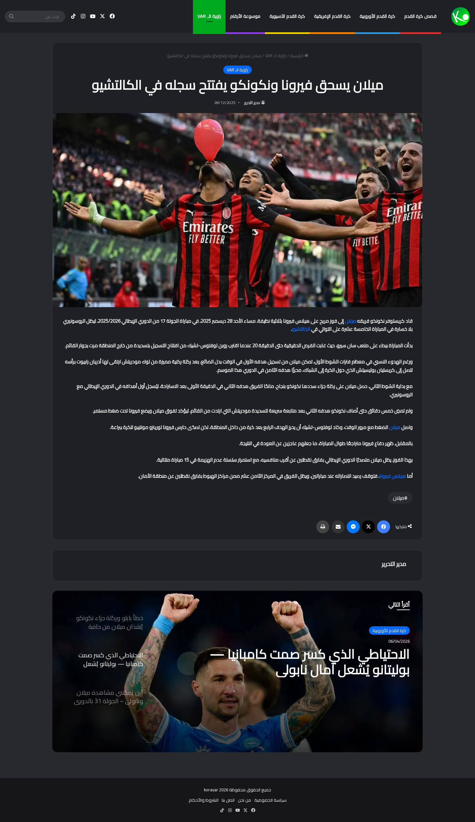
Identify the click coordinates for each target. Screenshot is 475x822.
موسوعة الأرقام (245, 16)
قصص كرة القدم (420, 16)
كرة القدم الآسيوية (287, 16)
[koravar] (460, 16)
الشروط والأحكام (203, 800)
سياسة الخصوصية (270, 800)
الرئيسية (297, 55)
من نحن (244, 800)
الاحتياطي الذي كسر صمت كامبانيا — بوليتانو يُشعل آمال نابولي (310, 661)
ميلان (350, 321)
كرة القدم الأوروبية (377, 16)
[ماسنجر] (353, 526)
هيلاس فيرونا (392, 476)
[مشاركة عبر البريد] (338, 526)
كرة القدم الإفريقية (332, 16)
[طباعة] (322, 526)
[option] (237, 671)
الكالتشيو (301, 329)
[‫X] (368, 526)
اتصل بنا (228, 800)
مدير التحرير (252, 102)
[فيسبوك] (383, 526)
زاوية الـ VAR (209, 16)
